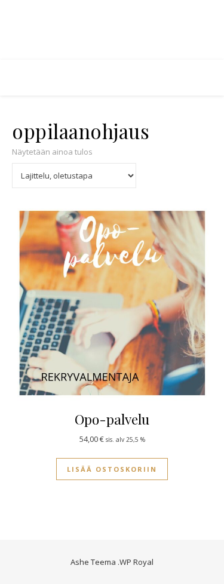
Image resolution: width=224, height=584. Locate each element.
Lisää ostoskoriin (112, 469)
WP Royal (136, 562)
